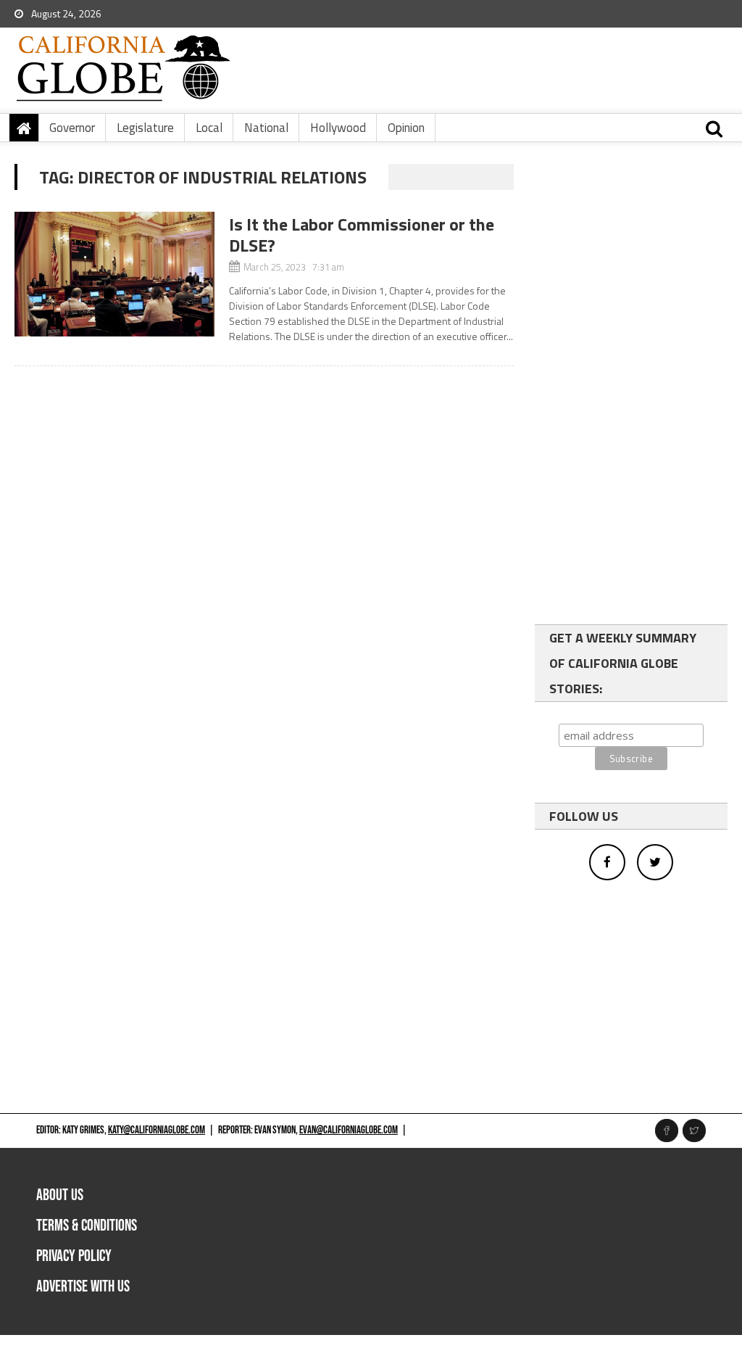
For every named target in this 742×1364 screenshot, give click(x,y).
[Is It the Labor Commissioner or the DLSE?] (114, 274)
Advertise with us (83, 1287)
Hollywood (338, 127)
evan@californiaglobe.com (348, 1130)
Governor (72, 127)
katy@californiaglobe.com (156, 1130)
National (266, 127)
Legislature (145, 127)
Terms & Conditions (86, 1226)
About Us (59, 1195)
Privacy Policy (74, 1256)
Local (209, 127)
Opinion (406, 127)
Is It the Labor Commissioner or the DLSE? (361, 234)
